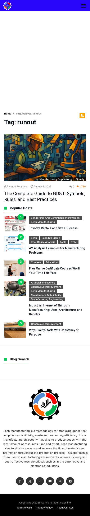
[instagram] (60, 481)
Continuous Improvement (46, 286)
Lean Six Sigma (51, 237)
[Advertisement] (45, 58)
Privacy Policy (44, 507)
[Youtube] (50, 481)
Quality (80, 179)
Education (52, 262)
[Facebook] (20, 481)
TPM (74, 242)
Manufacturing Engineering (56, 179)
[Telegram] (70, 481)
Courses (36, 262)
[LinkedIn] (40, 481)
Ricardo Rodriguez (17, 186)
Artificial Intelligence (43, 282)
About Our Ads (65, 507)
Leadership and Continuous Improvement (55, 217)
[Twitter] (30, 481)
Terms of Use (24, 507)
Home (7, 113)
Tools (63, 242)
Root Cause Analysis (43, 242)
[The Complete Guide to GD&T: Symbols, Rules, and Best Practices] (45, 157)
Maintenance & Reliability (46, 295)
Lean (34, 237)
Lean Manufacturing (43, 222)
